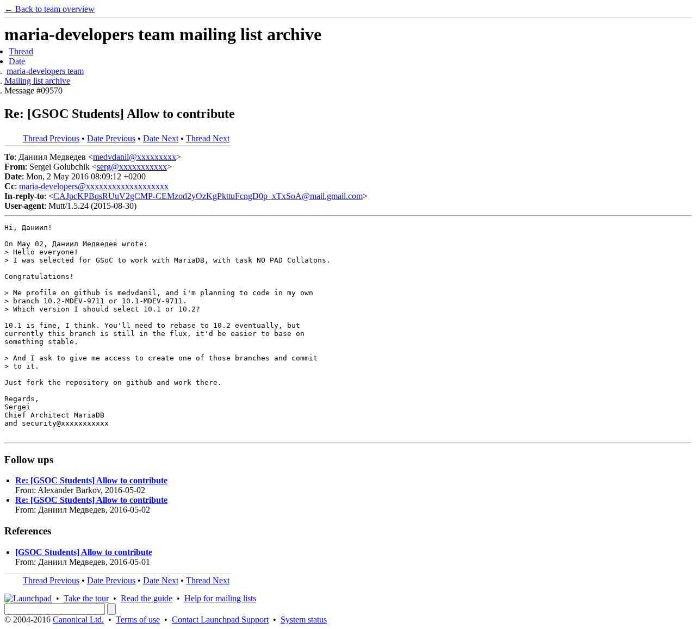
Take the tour (86, 598)
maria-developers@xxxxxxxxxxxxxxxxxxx (94, 186)
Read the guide (146, 598)
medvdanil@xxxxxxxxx (134, 156)
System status (304, 619)
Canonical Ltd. (78, 619)
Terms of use (138, 619)
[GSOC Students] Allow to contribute (83, 552)
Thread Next (207, 138)
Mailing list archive (37, 80)
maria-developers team (45, 71)
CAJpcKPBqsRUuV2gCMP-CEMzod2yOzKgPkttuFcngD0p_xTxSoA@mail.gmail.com (208, 196)
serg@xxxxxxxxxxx (132, 166)
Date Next (160, 138)
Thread (21, 51)
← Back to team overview (49, 9)
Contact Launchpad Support (220, 619)
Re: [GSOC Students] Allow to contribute (91, 480)
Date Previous (111, 138)
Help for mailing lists (220, 598)
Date (17, 61)
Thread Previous (51, 138)
